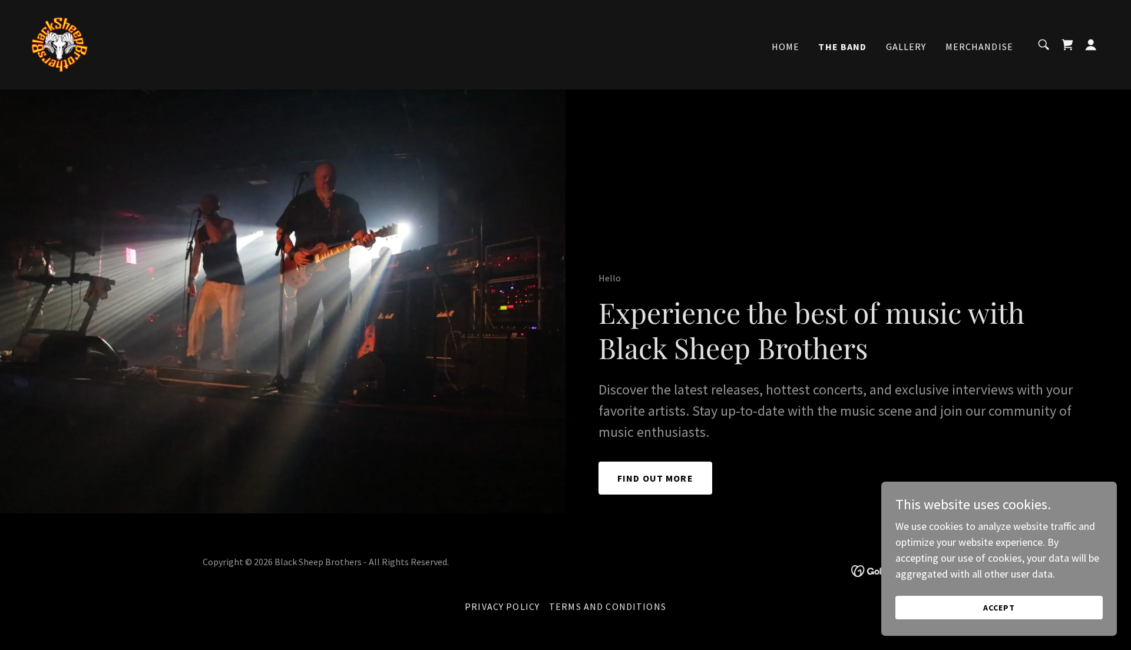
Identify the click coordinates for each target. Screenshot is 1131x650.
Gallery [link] (906, 46)
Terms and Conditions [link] (607, 606)
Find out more (655, 478)
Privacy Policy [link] (502, 606)
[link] (59, 43)
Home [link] (786, 46)
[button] (1091, 45)
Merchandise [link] (979, 46)
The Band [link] (842, 46)
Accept (999, 607)
